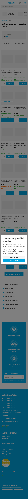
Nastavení (14, 257)
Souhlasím (14, 261)
